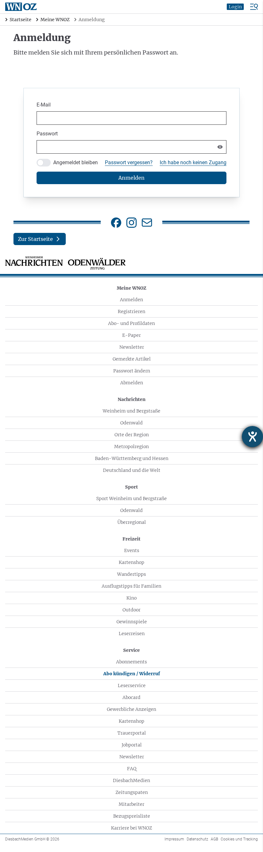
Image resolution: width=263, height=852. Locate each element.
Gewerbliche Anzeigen (131, 709)
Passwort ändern (131, 371)
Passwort (47, 134)
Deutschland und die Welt (131, 470)
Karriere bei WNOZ (131, 828)
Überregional (131, 522)
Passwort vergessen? (129, 162)
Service (131, 650)
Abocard (131, 697)
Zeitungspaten (131, 792)
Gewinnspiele (131, 622)
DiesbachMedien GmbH (32, 839)
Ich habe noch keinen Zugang (193, 162)
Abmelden (131, 383)
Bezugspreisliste (131, 816)
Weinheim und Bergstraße (131, 411)
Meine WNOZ (131, 288)
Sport (131, 487)
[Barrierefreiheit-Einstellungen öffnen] (252, 436)
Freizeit (131, 539)
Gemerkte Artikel (132, 359)
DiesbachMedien (131, 780)
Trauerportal (131, 733)
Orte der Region (132, 435)
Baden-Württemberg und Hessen (131, 458)
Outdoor (131, 610)
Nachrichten (132, 399)
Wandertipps (131, 574)
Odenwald (131, 423)
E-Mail (44, 105)
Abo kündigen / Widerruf (131, 674)
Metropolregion (131, 446)
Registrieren (131, 311)
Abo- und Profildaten (131, 323)
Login (235, 7)
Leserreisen (132, 633)
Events (131, 550)
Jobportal (132, 745)
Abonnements (131, 662)
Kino (131, 598)
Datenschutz (197, 839)
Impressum (174, 839)
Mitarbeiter (131, 804)
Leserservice (132, 685)
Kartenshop (131, 562)
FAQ (131, 768)
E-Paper (131, 335)
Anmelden (131, 299)
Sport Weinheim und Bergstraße (131, 498)
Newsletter (131, 347)
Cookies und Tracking (239, 839)
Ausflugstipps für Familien (131, 586)
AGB (214, 839)
